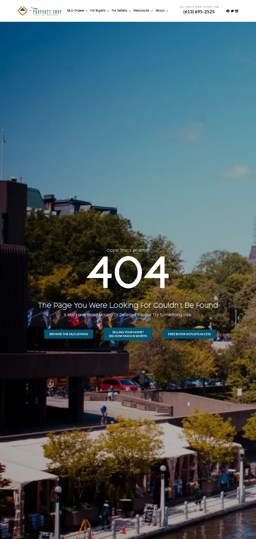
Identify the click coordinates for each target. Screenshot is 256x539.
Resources (141, 11)
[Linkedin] (236, 11)
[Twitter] (232, 11)
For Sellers (119, 11)
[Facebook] (228, 11)
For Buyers (98, 11)
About (160, 11)
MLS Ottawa (75, 11)
